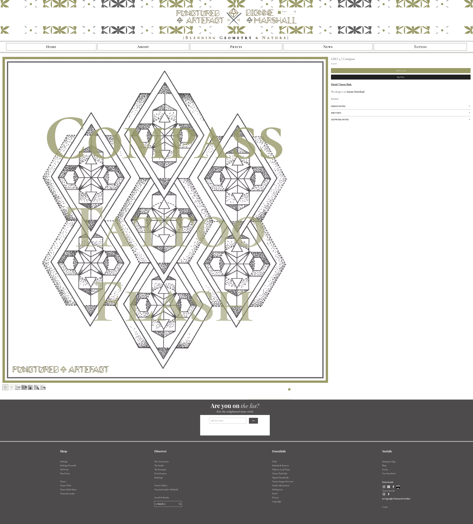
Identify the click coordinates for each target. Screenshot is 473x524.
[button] (279, 12)
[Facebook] (393, 486)
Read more (334, 105)
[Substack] (398, 486)
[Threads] (388, 486)
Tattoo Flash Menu (68, 489)
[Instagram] (384, 486)
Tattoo (63, 481)
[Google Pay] (377, 83)
